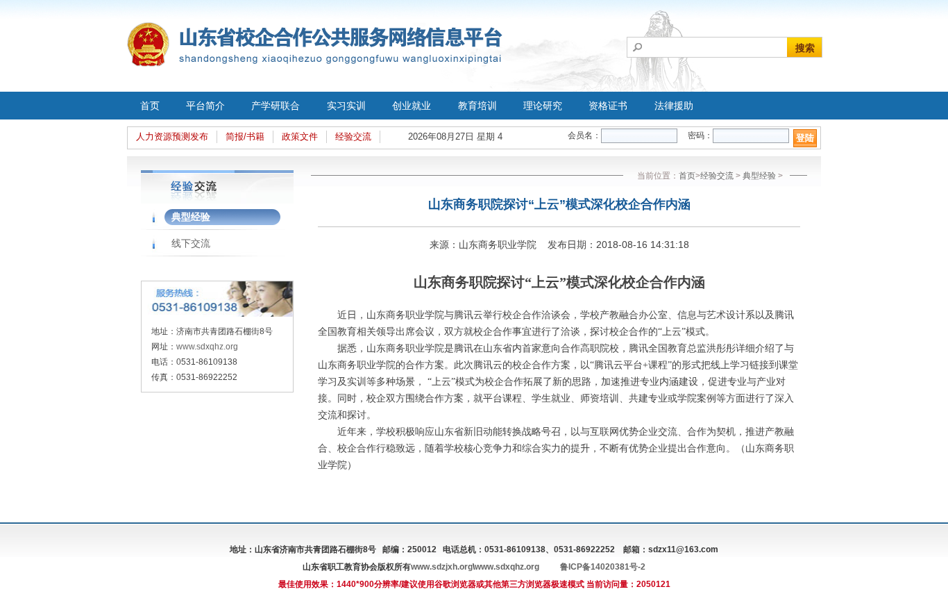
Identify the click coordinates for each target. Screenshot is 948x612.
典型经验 (190, 216)
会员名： (584, 135)
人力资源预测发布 (172, 136)
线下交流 (190, 243)
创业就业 (411, 105)
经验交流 (353, 136)
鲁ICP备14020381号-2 (602, 567)
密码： (700, 135)
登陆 (805, 138)
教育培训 (477, 105)
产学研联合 (275, 105)
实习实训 (346, 105)
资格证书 (608, 105)
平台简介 (205, 105)
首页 (150, 105)
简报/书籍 (245, 136)
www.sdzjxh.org (442, 567)
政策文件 (300, 136)
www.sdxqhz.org (207, 347)
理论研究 (542, 105)
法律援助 (673, 105)
